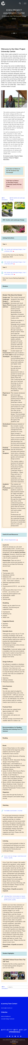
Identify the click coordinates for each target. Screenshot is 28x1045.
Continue (14, 1043)
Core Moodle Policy (14, 1041)
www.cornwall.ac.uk (5, 1016)
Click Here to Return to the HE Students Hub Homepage (13, 170)
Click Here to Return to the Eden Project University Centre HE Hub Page (13, 183)
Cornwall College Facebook (7, 1019)
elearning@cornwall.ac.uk (6, 1008)
